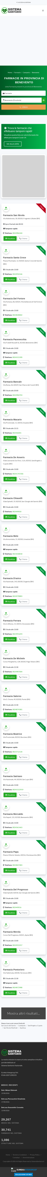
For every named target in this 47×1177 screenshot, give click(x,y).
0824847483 (17, 865)
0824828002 (17, 315)
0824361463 (17, 827)
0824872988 (17, 987)
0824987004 (17, 672)
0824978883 (17, 596)
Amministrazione (28, 1157)
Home (8, 1155)
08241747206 (17, 474)
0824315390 (17, 357)
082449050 (16, 511)
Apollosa (23, 1028)
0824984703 (17, 395)
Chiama (24, 238)
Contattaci (16, 1157)
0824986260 (17, 233)
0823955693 (17, 634)
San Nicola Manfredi (10, 1028)
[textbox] (23, 93)
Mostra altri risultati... (23, 1013)
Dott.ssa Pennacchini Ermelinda (13, 1099)
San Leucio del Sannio (8, 1025)
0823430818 (17, 554)
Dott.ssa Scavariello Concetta (12, 1107)
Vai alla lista (13, 144)
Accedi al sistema (24, 2)
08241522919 (17, 789)
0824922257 (17, 945)
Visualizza (11, 238)
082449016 (16, 907)
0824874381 (17, 709)
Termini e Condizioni (20, 1155)
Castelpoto (22, 1025)
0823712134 (17, 752)
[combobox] (23, 93)
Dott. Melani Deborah (9, 1090)
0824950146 (17, 274)
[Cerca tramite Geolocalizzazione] (44, 100)
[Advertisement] (23, 41)
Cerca (25, 107)
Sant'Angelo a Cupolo (35, 1025)
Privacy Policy (35, 1155)
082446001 (16, 433)
